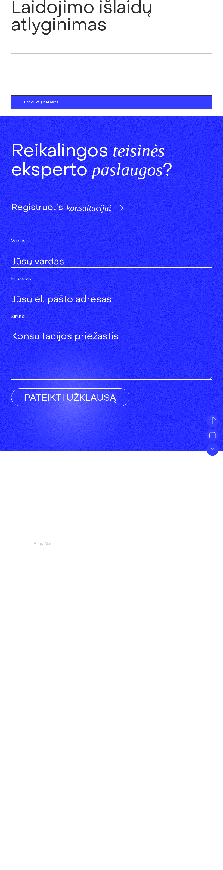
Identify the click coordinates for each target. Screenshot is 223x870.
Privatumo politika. (32, 834)
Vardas (18, 241)
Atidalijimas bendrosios (149, 793)
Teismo (127, 635)
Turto (46, 598)
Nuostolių (32, 740)
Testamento (36, 687)
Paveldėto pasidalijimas (40, 653)
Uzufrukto (34, 749)
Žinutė (18, 317)
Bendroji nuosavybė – (151, 811)
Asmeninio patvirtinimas (47, 696)
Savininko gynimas (156, 598)
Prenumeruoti (168, 544)
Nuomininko (35, 766)
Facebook (152, 837)
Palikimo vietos (49, 679)
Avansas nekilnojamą (40, 758)
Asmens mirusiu (39, 661)
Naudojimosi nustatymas (144, 802)
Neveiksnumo (137, 626)
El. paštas (21, 279)
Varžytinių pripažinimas (153, 609)
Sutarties (52, 729)
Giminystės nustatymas (43, 670)
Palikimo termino (50, 609)
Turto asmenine (152, 784)
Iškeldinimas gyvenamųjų (146, 618)
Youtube (189, 837)
